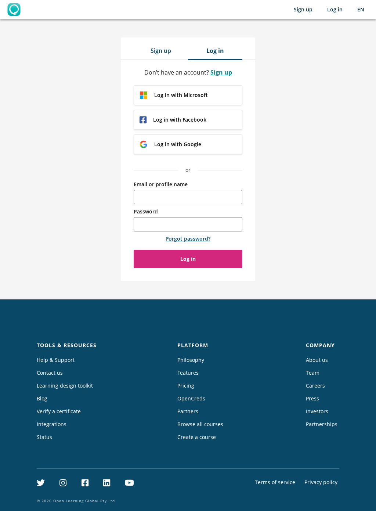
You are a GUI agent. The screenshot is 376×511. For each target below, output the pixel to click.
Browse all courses (200, 424)
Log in (335, 9)
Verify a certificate (59, 411)
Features (188, 372)
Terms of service (275, 482)
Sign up (303, 9)
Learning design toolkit (65, 385)
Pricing (185, 385)
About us (317, 359)
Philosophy (190, 359)
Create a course (196, 436)
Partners (187, 411)
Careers (315, 385)
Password (146, 211)
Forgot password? (188, 238)
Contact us (50, 372)
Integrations (51, 424)
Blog (42, 398)
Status (44, 436)
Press (312, 398)
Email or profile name (161, 184)
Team (312, 372)
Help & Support (56, 359)
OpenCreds (191, 398)
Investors (317, 411)
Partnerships (321, 424)
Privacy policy (320, 482)
